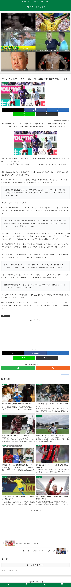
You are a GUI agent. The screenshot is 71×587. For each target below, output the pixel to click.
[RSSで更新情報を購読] (53, 368)
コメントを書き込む (35, 565)
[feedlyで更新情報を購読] (18, 368)
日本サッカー (6, 315)
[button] (47, 114)
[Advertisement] (35, 334)
